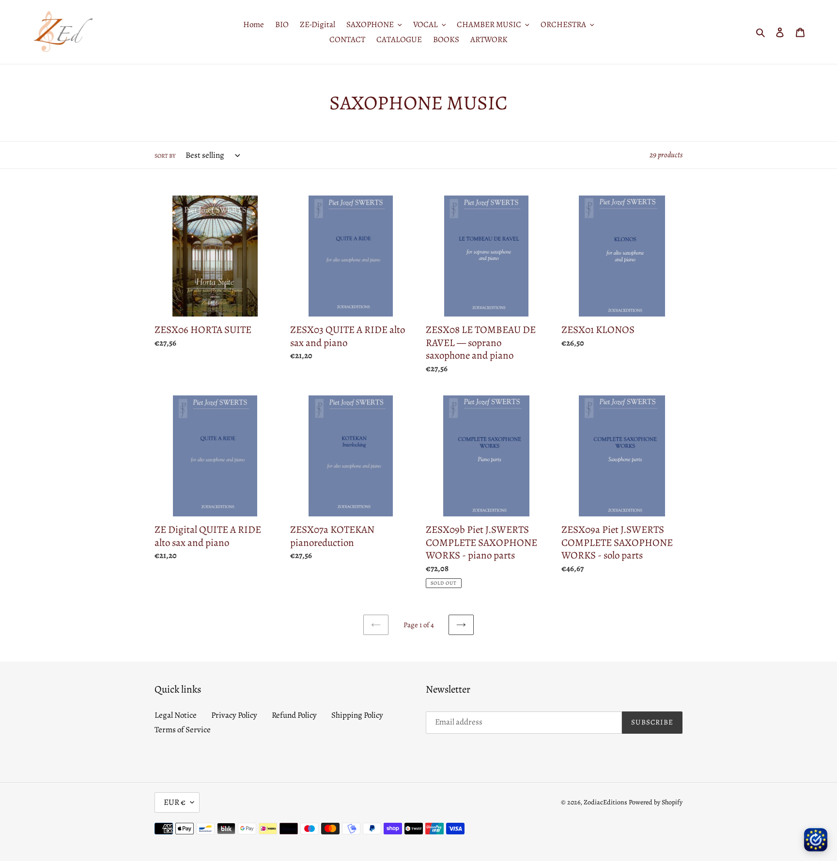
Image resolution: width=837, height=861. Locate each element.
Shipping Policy (357, 715)
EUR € (175, 802)
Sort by (165, 156)
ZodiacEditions (605, 802)
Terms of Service (183, 729)
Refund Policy (294, 715)
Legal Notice (176, 715)
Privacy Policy (234, 715)
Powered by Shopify (655, 802)
